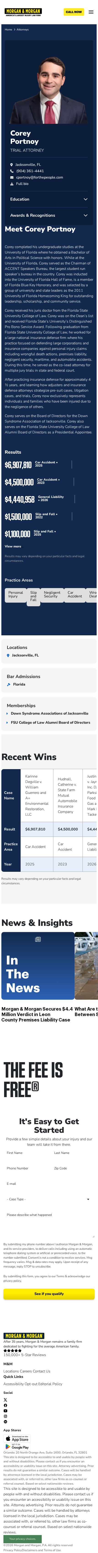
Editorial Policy (50, 1384)
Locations (11, 1371)
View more (13, 546)
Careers (26, 1371)
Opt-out (31, 1384)
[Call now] (74, 12)
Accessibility (13, 1384)
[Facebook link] (5, 1405)
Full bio (22, 183)
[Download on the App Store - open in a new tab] (17, 1438)
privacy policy (12, 1281)
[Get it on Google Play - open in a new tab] (17, 1446)
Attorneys (23, 29)
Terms (60, 1276)
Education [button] (19, 199)
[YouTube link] (5, 1410)
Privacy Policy (12, 1550)
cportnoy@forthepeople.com (39, 177)
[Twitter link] (5, 1399)
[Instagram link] (5, 1416)
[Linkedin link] (5, 1421)
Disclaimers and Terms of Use (41, 1550)
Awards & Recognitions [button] (32, 215)
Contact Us (41, 1371)
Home (8, 29)
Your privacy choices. (22, 1539)
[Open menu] (91, 12)
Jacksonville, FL (28, 164)
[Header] (23, 11)
